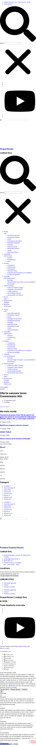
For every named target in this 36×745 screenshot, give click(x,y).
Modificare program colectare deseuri (14, 425)
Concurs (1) (7, 491)
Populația (10, 244)
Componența (11, 269)
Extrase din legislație (13, 274)
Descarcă (15, 406)
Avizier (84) (7, 490)
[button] (18, 24)
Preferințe (24, 689)
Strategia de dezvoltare (14, 241)
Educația (10, 280)
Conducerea (11, 265)
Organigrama (11, 267)
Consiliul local (11, 259)
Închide (16, 744)
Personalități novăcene (14, 293)
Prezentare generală (13, 235)
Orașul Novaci (6, 149)
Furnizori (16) (8, 493)
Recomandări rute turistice (15, 295)
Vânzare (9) (7, 499)
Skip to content (4, 648)
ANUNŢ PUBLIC (5, 432)
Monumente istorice (13, 248)
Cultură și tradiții (8, 285)
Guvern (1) (7, 495)
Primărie (7, 402)
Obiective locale (12, 246)
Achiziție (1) (7, 486)
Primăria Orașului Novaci (12, 547)
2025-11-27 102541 (4, 406)
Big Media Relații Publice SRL (21, 646)
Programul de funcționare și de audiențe (19, 272)
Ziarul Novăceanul (12, 252)
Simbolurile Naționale (13, 243)
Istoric (9, 239)
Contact (6, 585)
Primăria (6, 263)
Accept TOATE (5, 689)
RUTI (8, 261)
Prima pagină (4, 387)
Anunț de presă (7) (9, 488)
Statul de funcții (12, 271)
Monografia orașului (13, 237)
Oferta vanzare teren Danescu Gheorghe (15, 439)
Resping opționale (15, 689)
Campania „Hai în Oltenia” (15, 289)
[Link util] (20, 115)
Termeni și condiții (9, 587)
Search (2, 43)
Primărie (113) (8, 497)
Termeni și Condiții (11, 687)
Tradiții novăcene (12, 291)
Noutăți (2, 389)
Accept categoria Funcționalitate (9, 575)
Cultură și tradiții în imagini (15, 287)
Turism (9, 250)
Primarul (9, 258)
